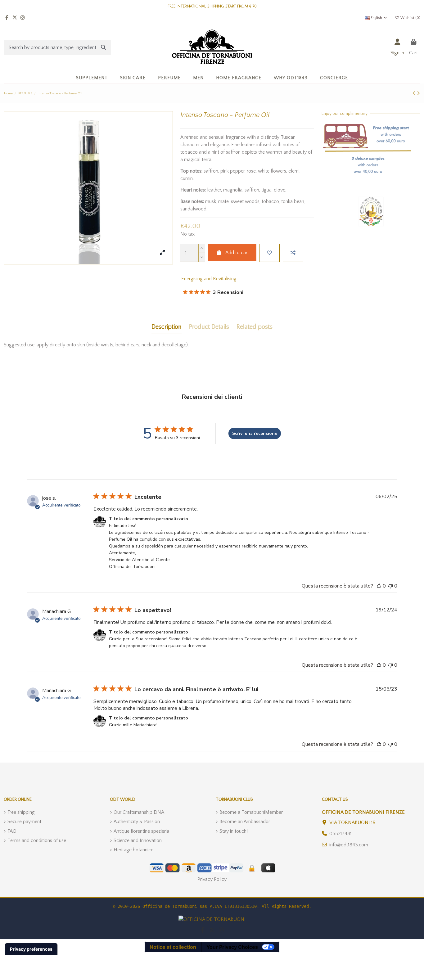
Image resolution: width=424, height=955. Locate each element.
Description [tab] (166, 326)
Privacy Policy (212, 879)
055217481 (340, 833)
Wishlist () (409, 18)
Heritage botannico (134, 850)
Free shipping (21, 812)
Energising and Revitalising (209, 279)
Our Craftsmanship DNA (139, 812)
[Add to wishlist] (269, 253)
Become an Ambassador (244, 821)
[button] (133, 77)
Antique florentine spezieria (141, 831)
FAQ (11, 831)
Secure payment (24, 821)
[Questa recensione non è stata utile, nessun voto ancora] (390, 586)
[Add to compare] (293, 253)
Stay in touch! (233, 831)
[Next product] (418, 93)
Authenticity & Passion (137, 821)
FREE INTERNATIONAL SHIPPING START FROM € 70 (212, 6)
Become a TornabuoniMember (251, 812)
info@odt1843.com (348, 845)
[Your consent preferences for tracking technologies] (31, 949)
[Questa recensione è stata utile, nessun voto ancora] (379, 586)
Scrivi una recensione (254, 433)
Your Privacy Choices (232, 947)
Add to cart (237, 252)
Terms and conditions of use (36, 840)
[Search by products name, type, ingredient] (103, 47)
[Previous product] (415, 93)
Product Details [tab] (209, 326)
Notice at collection (173, 947)
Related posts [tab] (255, 326)
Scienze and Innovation (138, 840)
